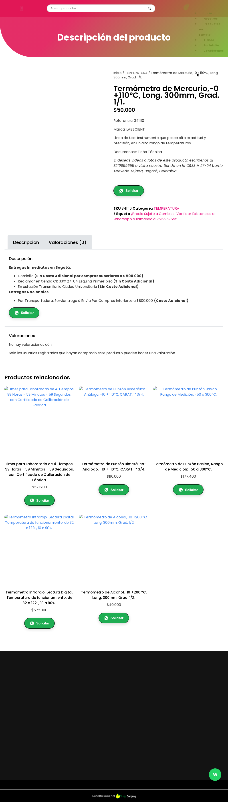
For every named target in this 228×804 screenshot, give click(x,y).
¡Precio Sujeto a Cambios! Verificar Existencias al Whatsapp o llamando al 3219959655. (164, 216)
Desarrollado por (104, 796)
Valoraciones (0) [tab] (68, 242)
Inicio (117, 72)
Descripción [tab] (26, 242)
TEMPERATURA (136, 72)
